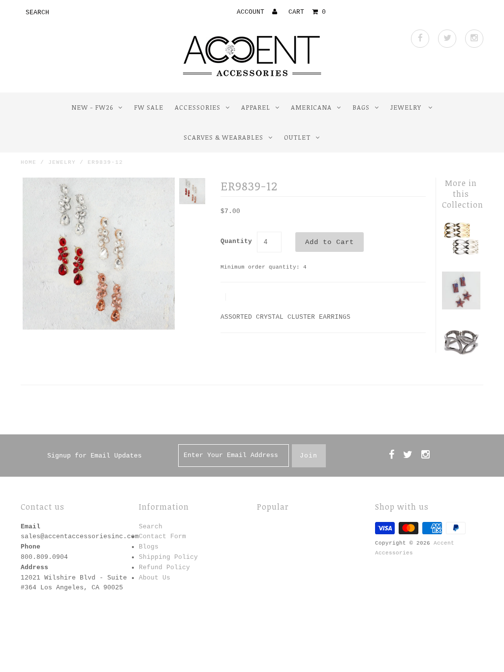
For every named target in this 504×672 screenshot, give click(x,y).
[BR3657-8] (461, 256)
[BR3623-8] (461, 359)
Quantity (236, 241)
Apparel (255, 107)
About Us (154, 577)
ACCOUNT (252, 12)
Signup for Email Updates (94, 455)
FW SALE (148, 107)
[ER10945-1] (461, 307)
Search (150, 526)
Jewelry (406, 107)
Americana (311, 107)
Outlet (297, 137)
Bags (361, 107)
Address (34, 567)
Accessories (197, 107)
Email (30, 526)
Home (28, 162)
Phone (30, 546)
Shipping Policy (168, 557)
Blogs (148, 546)
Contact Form (162, 536)
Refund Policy (164, 567)
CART (307, 12)
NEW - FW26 (92, 107)
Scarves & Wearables (223, 137)
